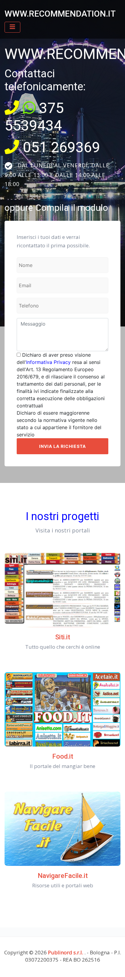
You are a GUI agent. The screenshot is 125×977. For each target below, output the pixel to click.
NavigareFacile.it (63, 875)
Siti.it (62, 637)
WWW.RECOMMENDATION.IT (60, 14)
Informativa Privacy (48, 362)
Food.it (62, 756)
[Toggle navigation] (12, 27)
